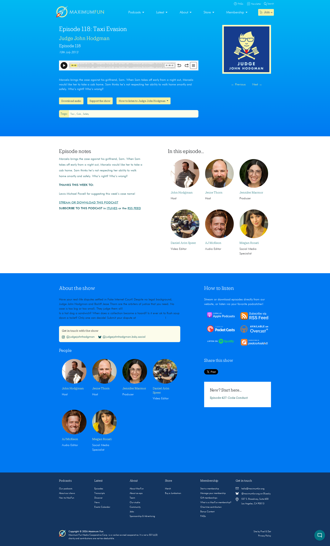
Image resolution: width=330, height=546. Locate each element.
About (184, 12)
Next (257, 84)
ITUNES (112, 208)
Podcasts (134, 12)
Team (132, 498)
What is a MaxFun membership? (215, 502)
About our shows (67, 493)
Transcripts (99, 493)
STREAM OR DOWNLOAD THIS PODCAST (88, 202)
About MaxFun (137, 489)
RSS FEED (134, 208)
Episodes (98, 489)
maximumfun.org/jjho (151, 318)
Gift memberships (208, 498)
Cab (79, 114)
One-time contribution (211, 507)
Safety (86, 114)
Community (135, 507)
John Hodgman (182, 192)
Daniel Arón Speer (183, 243)
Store (207, 12)
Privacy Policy (264, 536)
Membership (235, 12)
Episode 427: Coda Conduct (229, 398)
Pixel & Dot (265, 531)
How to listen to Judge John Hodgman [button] (142, 100)
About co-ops (136, 493)
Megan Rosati (249, 243)
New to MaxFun (66, 498)
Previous (238, 84)
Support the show (100, 100)
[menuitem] (136, 12)
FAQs (203, 516)
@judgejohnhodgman (80, 336)
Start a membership (209, 489)
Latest (160, 12)
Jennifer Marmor (251, 192)
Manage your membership (213, 493)
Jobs (132, 512)
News (97, 502)
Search (270, 4)
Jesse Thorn (213, 192)
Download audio (71, 100)
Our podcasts (65, 489)
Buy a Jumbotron (173, 493)
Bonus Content (207, 512)
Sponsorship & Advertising (142, 516)
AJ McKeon (213, 243)
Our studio (135, 502)
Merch (168, 489)
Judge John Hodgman (84, 38)
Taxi (72, 114)
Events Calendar (102, 507)
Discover (98, 498)
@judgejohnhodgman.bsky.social (124, 336)
